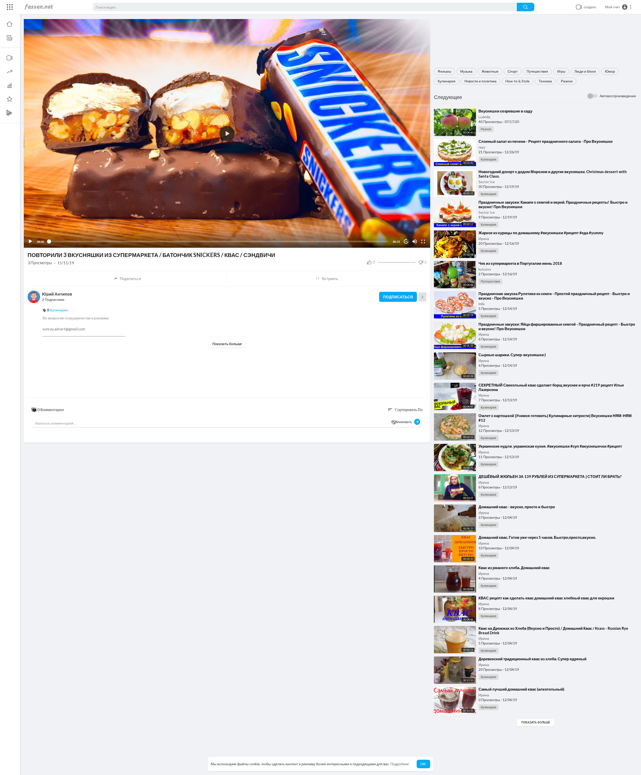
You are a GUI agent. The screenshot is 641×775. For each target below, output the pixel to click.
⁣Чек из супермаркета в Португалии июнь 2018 (520, 263)
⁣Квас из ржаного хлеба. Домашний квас (514, 567)
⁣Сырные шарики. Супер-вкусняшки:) (512, 354)
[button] (618, 7)
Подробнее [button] (399, 764)
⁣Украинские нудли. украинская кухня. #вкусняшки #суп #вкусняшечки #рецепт (550, 446)
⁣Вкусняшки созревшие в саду (505, 111)
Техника (545, 81)
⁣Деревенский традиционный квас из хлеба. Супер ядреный (532, 659)
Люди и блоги (585, 71)
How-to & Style (518, 81)
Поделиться (130, 278)
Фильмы (444, 71)
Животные (490, 71)
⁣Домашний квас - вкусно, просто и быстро (516, 506)
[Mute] (414, 241)
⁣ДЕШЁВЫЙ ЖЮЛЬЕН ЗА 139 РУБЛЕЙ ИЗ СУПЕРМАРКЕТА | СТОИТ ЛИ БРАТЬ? (549, 476)
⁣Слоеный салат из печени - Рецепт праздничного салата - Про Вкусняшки (545, 141)
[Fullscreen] (423, 241)
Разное (567, 81)
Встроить (330, 278)
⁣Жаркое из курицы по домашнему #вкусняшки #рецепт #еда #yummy (540, 232)
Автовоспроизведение (618, 96)
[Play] (30, 241)
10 (406, 241)
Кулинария (446, 81)
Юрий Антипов (57, 294)
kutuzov (484, 269)
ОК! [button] (423, 764)
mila (481, 304)
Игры (561, 71)
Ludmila (484, 117)
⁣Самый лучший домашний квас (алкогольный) (521, 689)
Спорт (513, 71)
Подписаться (398, 297)
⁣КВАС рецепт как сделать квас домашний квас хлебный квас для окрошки (546, 598)
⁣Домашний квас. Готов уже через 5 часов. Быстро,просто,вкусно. (537, 537)
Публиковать (402, 422)
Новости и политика (480, 81)
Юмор (610, 71)
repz (481, 147)
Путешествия (537, 71)
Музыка (466, 71)
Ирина (483, 238)
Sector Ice (486, 182)
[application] (227, 133)
